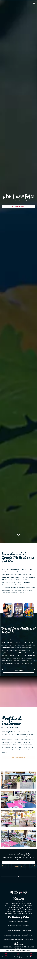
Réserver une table (18, 206)
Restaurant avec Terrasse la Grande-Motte (18, 935)
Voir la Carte (18, 671)
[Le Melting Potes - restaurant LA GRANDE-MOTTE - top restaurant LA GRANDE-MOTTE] (18, 799)
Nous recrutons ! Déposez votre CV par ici (18, 950)
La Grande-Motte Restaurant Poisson (18, 930)
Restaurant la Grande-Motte (18, 921)
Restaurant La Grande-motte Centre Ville (18, 940)
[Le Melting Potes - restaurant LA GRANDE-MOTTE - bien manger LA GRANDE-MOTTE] (18, 780)
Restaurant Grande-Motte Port (18, 926)
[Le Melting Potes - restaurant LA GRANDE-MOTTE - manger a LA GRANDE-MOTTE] (18, 610)
